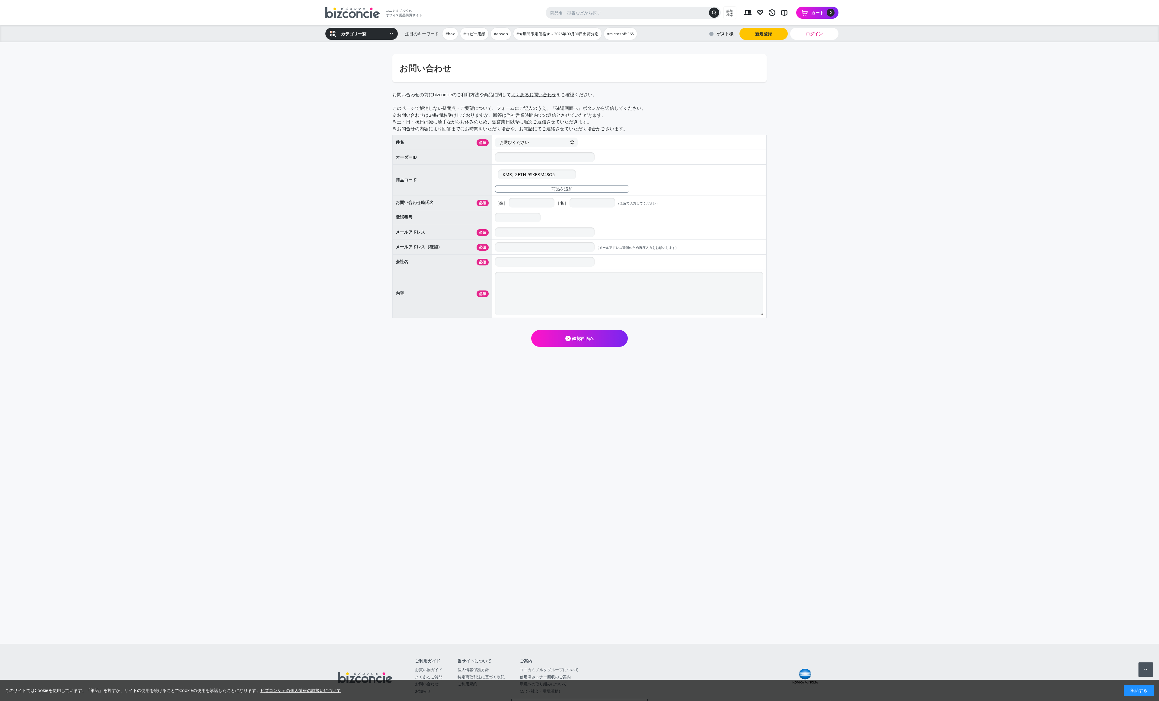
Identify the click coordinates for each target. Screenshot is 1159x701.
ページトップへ (1145, 669)
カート (821, 12)
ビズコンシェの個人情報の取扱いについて (300, 690)
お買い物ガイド (428, 669)
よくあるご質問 (428, 677)
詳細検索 (729, 12)
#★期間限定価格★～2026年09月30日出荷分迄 (557, 33)
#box (450, 33)
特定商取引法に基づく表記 (481, 677)
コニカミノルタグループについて (549, 669)
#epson (501, 33)
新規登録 (763, 33)
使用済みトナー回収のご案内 (545, 677)
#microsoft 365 (620, 33)
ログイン (814, 33)
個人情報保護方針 (473, 669)
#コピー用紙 (474, 33)
